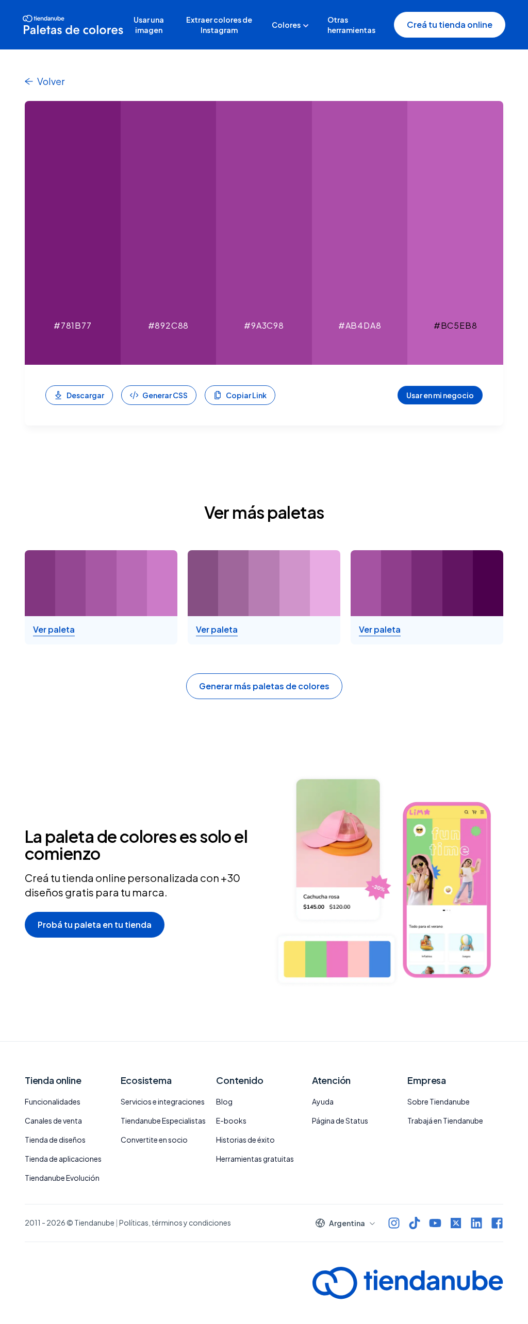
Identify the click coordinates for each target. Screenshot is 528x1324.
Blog (224, 1101)
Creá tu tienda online (449, 24)
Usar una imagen (149, 25)
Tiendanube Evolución (62, 1177)
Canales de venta (53, 1120)
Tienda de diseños (55, 1139)
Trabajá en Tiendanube (445, 1120)
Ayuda (323, 1101)
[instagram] (394, 1223)
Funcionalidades (52, 1101)
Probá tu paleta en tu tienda (95, 924)
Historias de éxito (245, 1139)
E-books (231, 1120)
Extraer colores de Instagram (219, 25)
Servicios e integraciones (163, 1101)
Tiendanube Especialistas (163, 1120)
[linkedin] (476, 1223)
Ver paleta (54, 629)
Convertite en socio (154, 1139)
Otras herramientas (351, 25)
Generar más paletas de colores (264, 686)
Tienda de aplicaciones (63, 1158)
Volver (50, 81)
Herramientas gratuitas (255, 1158)
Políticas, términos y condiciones (175, 1222)
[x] (456, 1223)
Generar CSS (165, 395)
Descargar (85, 395)
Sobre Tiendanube (438, 1101)
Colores (286, 24)
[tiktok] (414, 1223)
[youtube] (435, 1223)
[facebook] (497, 1223)
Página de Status (340, 1120)
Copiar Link (246, 395)
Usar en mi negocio (440, 395)
